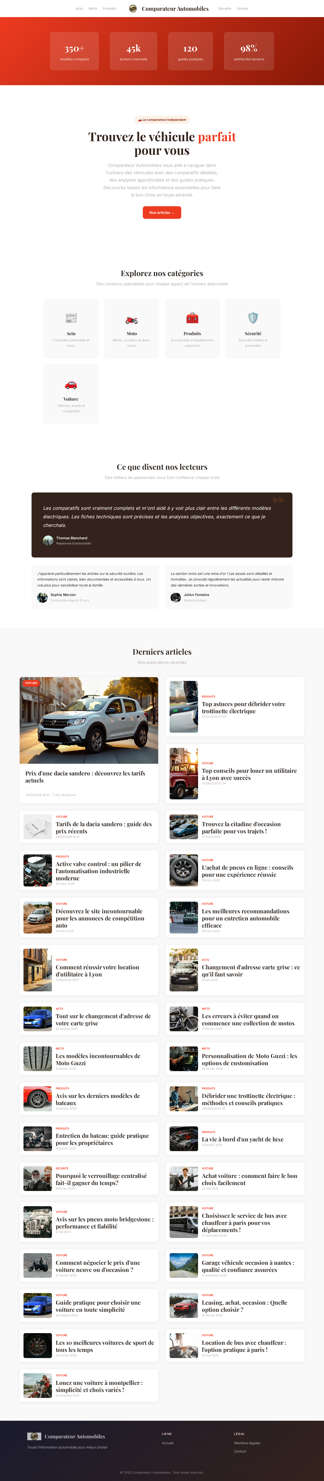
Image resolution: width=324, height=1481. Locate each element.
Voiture (242, 8)
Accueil (167, 1443)
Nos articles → (162, 212)
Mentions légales (247, 1443)
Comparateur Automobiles (175, 8)
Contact (240, 1451)
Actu (79, 8)
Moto (93, 8)
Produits (109, 8)
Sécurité (224, 8)
